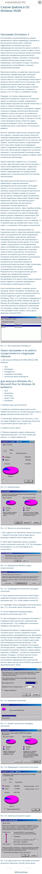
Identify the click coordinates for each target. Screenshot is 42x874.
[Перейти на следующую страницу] (28, 868)
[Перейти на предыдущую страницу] (9, 868)
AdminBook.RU (15, 2)
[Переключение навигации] (39, 2)
